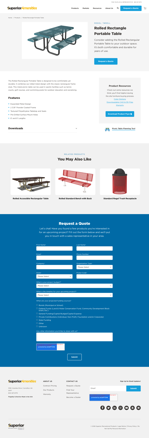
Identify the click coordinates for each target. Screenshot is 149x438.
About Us (109, 8)
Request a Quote (131, 8)
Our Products (48, 390)
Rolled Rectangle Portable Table (33, 17)
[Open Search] (118, 8)
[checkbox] (74, 316)
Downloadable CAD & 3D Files (120, 102)
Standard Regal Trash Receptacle (120, 198)
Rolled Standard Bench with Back (75, 198)
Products (75, 8)
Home (10, 17)
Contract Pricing (50, 386)
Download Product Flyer (119, 114)
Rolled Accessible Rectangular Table (31, 198)
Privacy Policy (132, 426)
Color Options (120, 99)
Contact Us (72, 381)
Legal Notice (122, 426)
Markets (86, 8)
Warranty (120, 105)
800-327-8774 (138, 2)
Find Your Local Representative (122, 2)
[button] (42, 128)
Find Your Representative (72, 391)
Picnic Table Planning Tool (123, 129)
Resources (97, 8)
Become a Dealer (73, 397)
